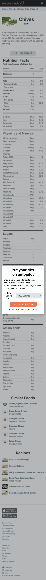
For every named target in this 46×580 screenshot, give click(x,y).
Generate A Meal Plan (23, 304)
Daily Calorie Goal (9, 296)
